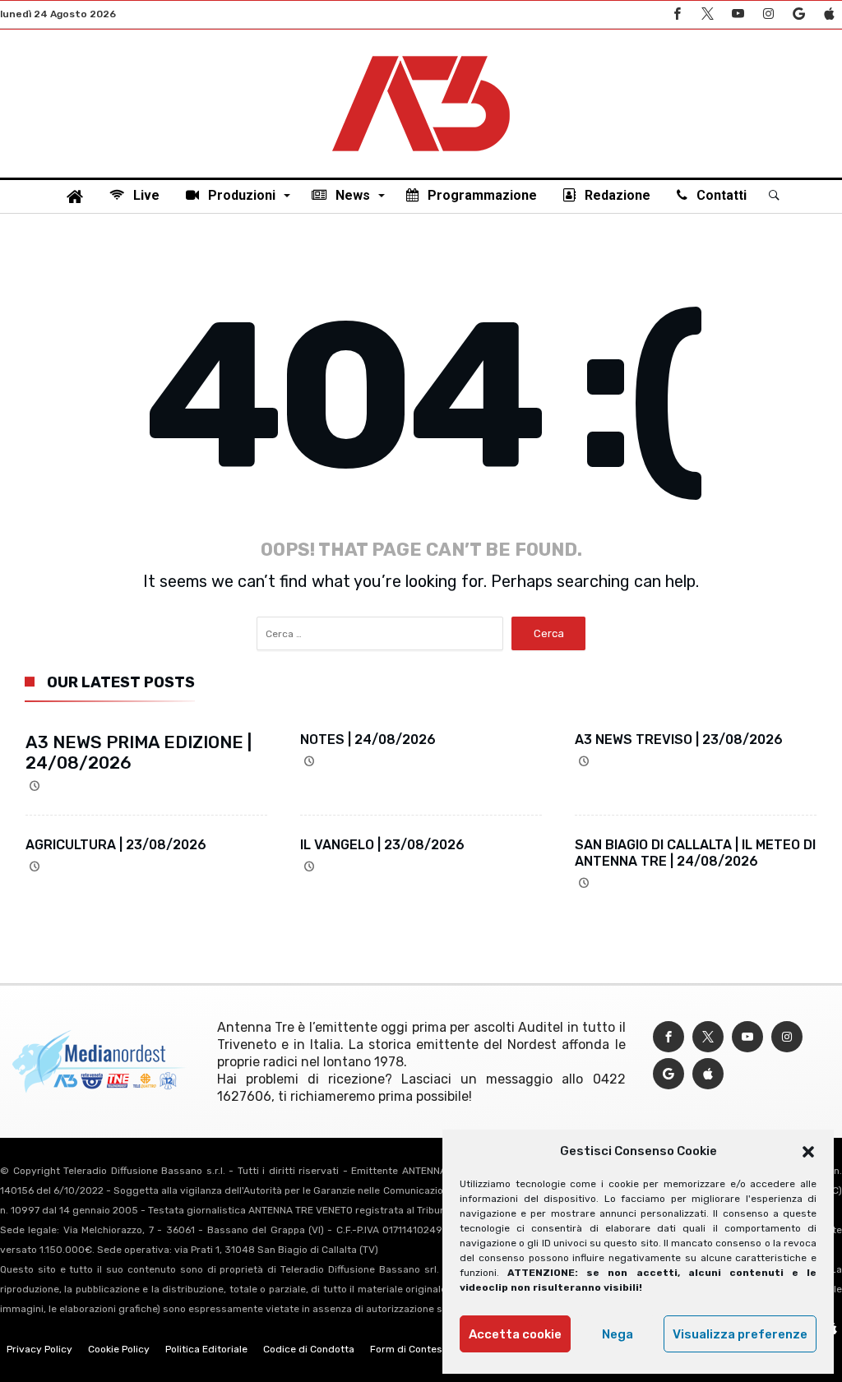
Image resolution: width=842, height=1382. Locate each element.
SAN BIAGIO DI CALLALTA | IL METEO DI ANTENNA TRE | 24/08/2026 (695, 853)
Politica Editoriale (206, 1349)
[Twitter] (707, 14)
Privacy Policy (39, 1349)
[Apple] (829, 14)
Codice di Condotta (308, 1349)
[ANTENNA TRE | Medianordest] (421, 54)
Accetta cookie (515, 1334)
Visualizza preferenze (740, 1334)
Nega (617, 1334)
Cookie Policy (119, 1349)
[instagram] (768, 14)
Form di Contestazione (423, 1349)
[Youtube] (737, 14)
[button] (808, 1152)
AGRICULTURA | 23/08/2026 (115, 845)
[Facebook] (677, 14)
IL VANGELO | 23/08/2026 (382, 845)
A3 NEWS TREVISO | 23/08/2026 (679, 739)
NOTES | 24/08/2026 (368, 739)
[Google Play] (798, 14)
